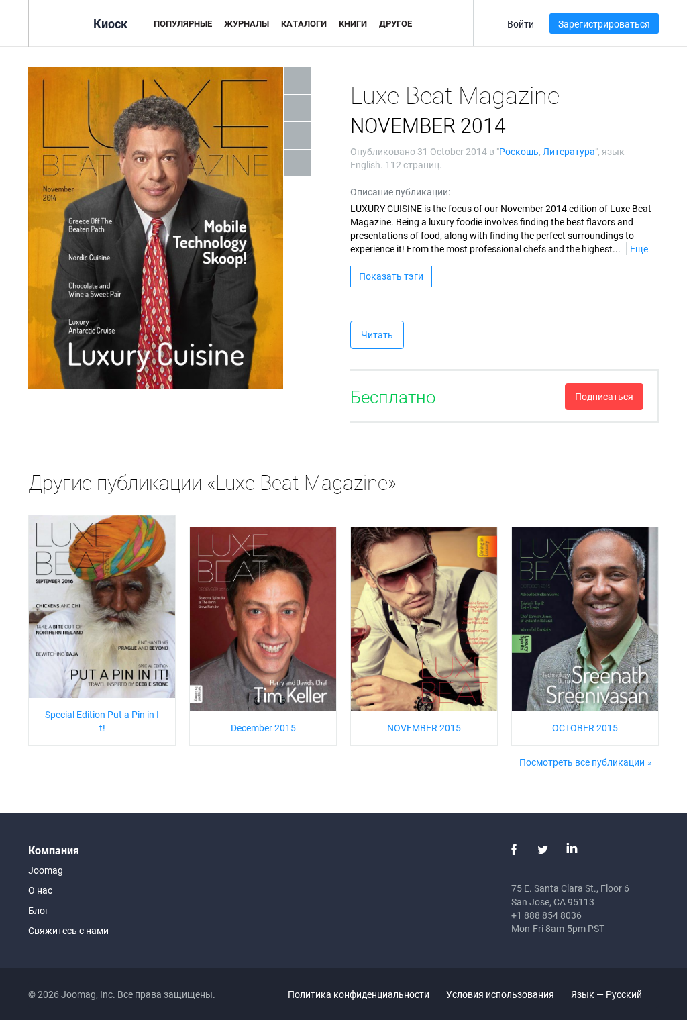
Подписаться (604, 396)
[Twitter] (542, 849)
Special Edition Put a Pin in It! (102, 721)
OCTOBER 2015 (585, 727)
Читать (377, 334)
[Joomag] (53, 22)
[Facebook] (513, 849)
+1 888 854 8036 (546, 915)
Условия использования (500, 994)
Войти (520, 23)
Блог (38, 910)
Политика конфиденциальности (358, 994)
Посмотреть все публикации (582, 762)
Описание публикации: (400, 191)
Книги (353, 23)
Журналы (246, 23)
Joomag (45, 870)
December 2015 (263, 727)
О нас (40, 890)
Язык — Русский (607, 994)
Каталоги (304, 23)
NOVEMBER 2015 (424, 727)
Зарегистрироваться (604, 23)
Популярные (183, 23)
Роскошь (519, 151)
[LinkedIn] (571, 849)
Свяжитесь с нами (68, 930)
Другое (395, 23)
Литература (569, 151)
